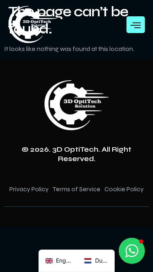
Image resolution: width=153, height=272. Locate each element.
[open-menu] (135, 24)
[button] (132, 251)
